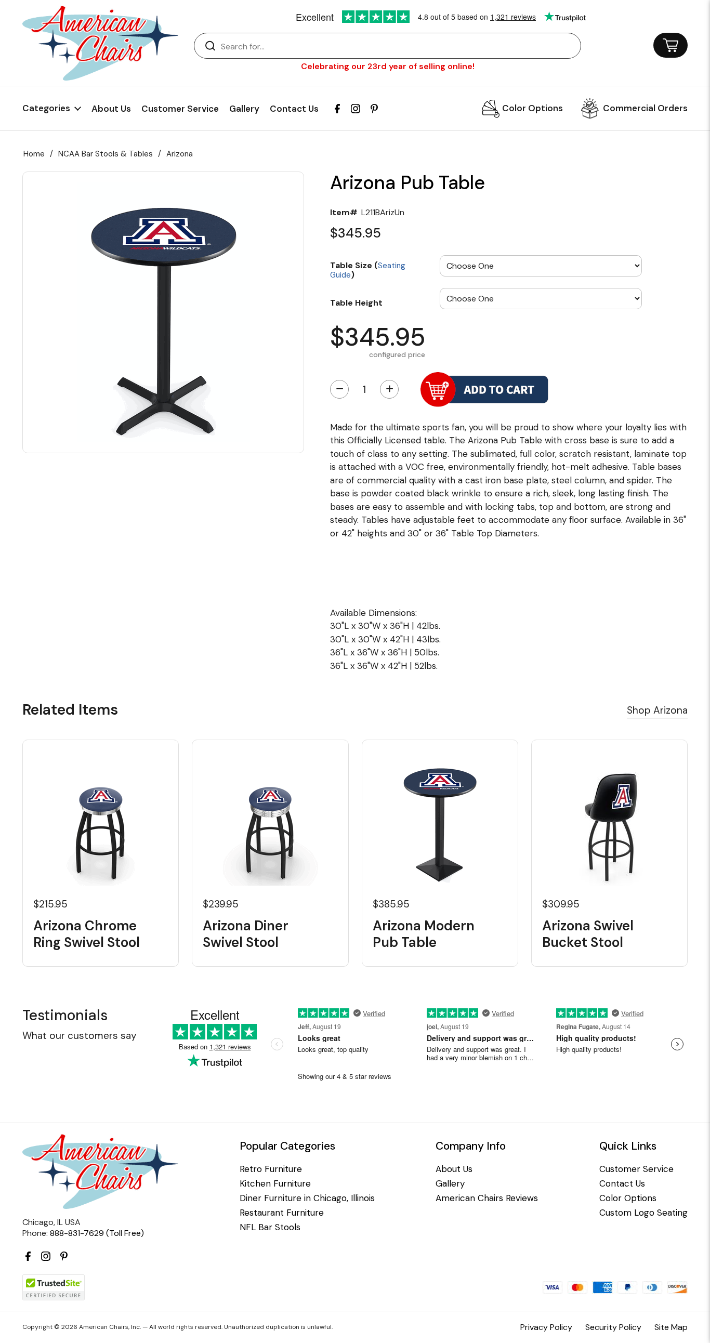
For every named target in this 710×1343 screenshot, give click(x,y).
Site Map (671, 1327)
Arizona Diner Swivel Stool (245, 934)
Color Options (532, 108)
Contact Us (294, 108)
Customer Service (180, 108)
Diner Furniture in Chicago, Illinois (307, 1198)
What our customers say (79, 1035)
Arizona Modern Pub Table (424, 934)
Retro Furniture (271, 1169)
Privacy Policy (546, 1327)
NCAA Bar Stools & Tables (105, 154)
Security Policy (613, 1327)
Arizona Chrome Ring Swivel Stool (86, 934)
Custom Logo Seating (643, 1212)
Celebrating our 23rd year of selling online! (388, 66)
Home (34, 154)
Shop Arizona (657, 710)
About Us (111, 108)
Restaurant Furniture (282, 1212)
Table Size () (367, 269)
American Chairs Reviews (487, 1198)
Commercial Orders (645, 108)
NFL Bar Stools (270, 1227)
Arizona (179, 154)
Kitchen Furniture (275, 1183)
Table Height (356, 302)
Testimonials (65, 1015)
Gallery (244, 108)
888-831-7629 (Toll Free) (97, 1233)
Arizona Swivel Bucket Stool (588, 934)
